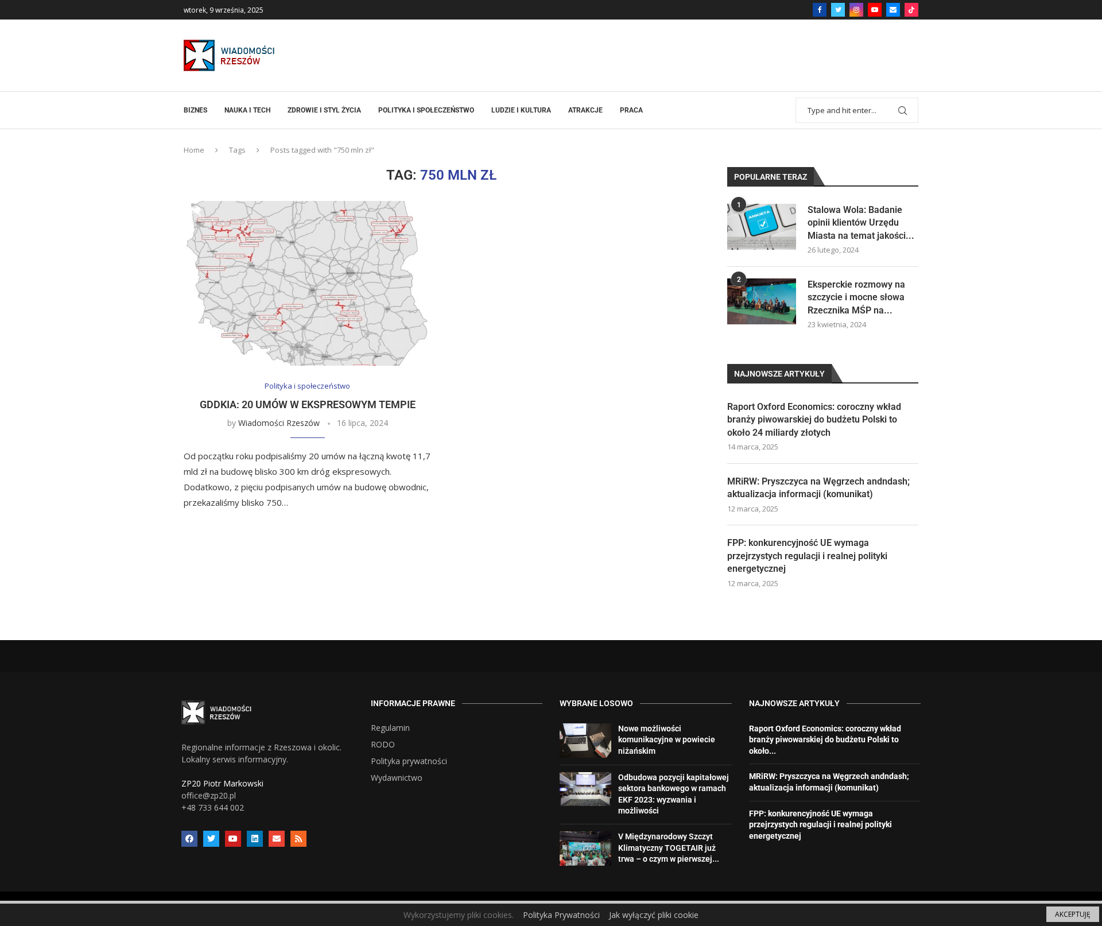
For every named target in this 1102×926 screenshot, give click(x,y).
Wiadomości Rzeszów (279, 422)
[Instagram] (856, 10)
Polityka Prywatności (561, 914)
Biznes (195, 110)
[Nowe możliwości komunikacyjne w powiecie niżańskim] (585, 740)
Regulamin (390, 728)
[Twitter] (838, 10)
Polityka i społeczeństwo (426, 110)
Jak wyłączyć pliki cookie (654, 914)
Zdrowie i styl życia (324, 110)
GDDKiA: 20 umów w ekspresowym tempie (308, 404)
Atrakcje (585, 110)
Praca (631, 110)
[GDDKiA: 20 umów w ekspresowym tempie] (307, 283)
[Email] (893, 10)
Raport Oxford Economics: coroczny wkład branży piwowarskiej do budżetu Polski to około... (825, 739)
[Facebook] (819, 10)
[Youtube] (875, 10)
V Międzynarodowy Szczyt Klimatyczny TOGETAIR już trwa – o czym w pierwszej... (668, 847)
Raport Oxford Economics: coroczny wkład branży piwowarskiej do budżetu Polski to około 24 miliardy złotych (814, 419)
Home (194, 150)
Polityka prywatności (409, 761)
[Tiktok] (911, 10)
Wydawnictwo (396, 778)
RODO (383, 745)
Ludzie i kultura (521, 110)
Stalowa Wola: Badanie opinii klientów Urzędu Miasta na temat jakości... (861, 222)
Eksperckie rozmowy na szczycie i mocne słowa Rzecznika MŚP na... (856, 297)
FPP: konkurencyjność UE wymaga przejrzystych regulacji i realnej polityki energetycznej (807, 555)
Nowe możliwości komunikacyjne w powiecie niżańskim (666, 739)
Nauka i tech (247, 110)
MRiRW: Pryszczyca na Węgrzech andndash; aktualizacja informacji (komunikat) (818, 487)
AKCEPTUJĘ (1073, 914)
